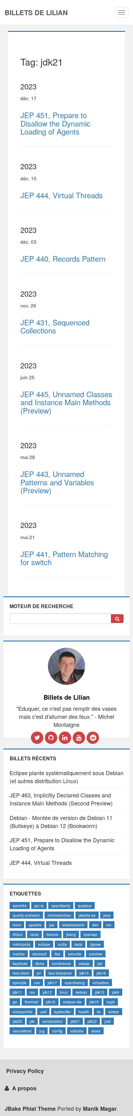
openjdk (19, 982)
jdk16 (101, 973)
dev (95, 924)
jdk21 (75, 1021)
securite (74, 953)
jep (51, 924)
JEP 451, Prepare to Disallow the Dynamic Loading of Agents (62, 844)
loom (17, 924)
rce (32, 992)
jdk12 (47, 992)
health (84, 1011)
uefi (43, 1011)
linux (64, 992)
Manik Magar (100, 1109)
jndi (108, 1021)
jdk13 (99, 992)
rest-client (21, 973)
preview (95, 953)
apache (35, 924)
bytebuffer (62, 1011)
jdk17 (52, 982)
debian (81, 992)
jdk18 (50, 1001)
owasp (84, 963)
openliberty (60, 905)
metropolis (21, 944)
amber (113, 1011)
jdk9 (115, 992)
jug (42, 1030)
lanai (34, 934)
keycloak (20, 963)
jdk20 (17, 1021)
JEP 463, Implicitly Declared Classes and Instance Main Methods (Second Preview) (61, 799)
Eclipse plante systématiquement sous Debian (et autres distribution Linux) (66, 777)
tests (78, 944)
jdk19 (94, 1001)
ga (15, 1001)
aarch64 (20, 905)
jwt (99, 963)
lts (99, 1011)
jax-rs (39, 905)
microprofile (22, 1011)
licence (52, 934)
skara (96, 1030)
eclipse (44, 944)
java (106, 915)
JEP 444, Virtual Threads (41, 862)
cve (37, 982)
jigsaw (95, 944)
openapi (90, 934)
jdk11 (17, 992)
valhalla (77, 1030)
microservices (59, 915)
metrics (19, 953)
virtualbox (100, 982)
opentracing (75, 982)
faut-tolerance (60, 973)
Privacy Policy (25, 1071)
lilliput (18, 934)
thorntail (31, 1001)
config (57, 1030)
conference (61, 963)
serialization (52, 1021)
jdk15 (84, 973)
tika (57, 953)
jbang (71, 934)
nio (108, 924)
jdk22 (92, 1021)
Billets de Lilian (36, 12)
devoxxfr (39, 953)
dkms (39, 963)
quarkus (85, 905)
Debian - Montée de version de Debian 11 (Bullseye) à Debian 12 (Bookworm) (61, 821)
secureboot (22, 1030)
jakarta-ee (87, 915)
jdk (32, 1021)
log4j (110, 1001)
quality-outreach (26, 915)
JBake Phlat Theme (30, 1109)
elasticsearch (73, 924)
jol (39, 973)
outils (62, 944)
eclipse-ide (72, 1001)
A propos (24, 1088)
